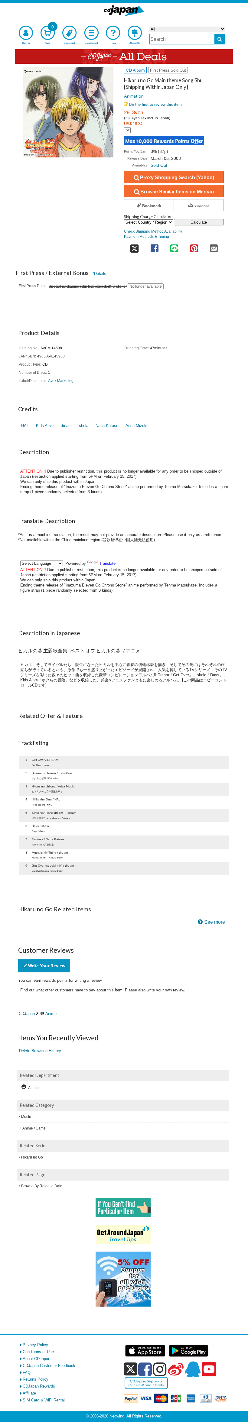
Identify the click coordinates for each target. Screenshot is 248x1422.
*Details (99, 273)
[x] (130, 1369)
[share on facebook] (154, 246)
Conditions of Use (38, 1351)
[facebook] (145, 1369)
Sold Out (159, 165)
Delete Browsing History (40, 1051)
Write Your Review (46, 965)
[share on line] (174, 246)
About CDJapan (36, 1358)
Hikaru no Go (32, 1157)
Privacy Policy (35, 1345)
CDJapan (27, 1013)
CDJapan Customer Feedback (49, 1365)
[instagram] (160, 1369)
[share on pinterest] (194, 246)
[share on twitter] (134, 246)
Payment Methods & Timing (146, 236)
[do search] (219, 39)
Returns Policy (35, 1379)
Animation (134, 96)
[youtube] (209, 1369)
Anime (51, 1013)
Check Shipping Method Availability (153, 231)
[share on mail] (214, 246)
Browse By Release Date (41, 1186)
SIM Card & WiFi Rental (44, 1400)
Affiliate (29, 1393)
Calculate (199, 222)
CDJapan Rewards (39, 1386)
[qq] (193, 1369)
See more (214, 922)
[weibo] (176, 1369)
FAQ (27, 1372)
